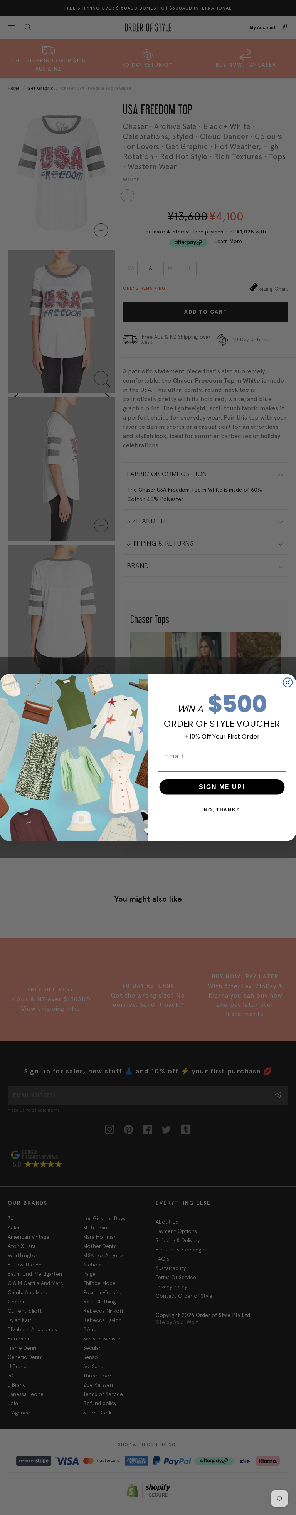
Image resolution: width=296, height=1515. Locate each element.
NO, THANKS (222, 810)
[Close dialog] (288, 682)
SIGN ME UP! (222, 787)
